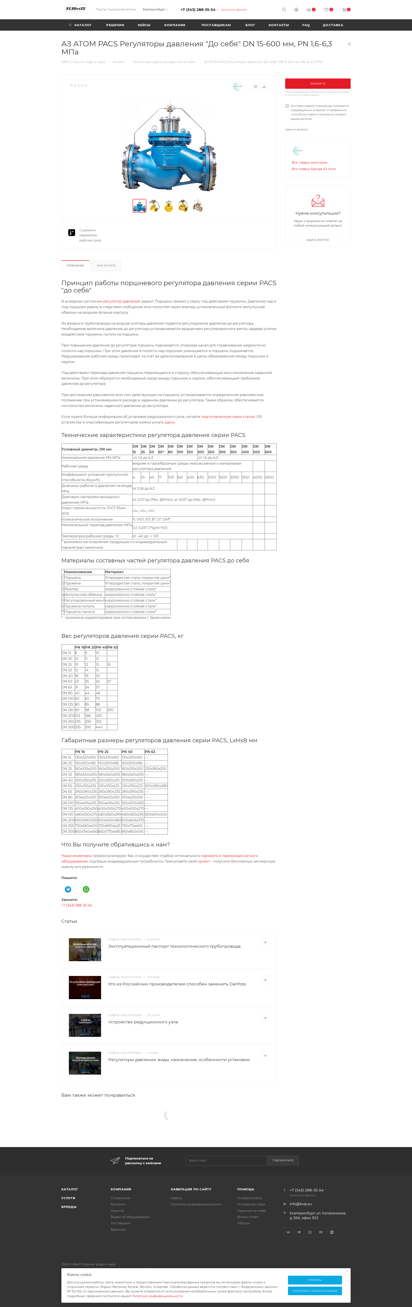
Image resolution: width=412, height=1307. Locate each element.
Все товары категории (309, 162)
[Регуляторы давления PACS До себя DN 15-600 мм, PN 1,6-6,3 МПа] (169, 145)
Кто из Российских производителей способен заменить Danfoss (177, 983)
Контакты (118, 1204)
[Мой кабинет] (296, 10)
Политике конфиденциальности (157, 1296)
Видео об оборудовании (130, 1217)
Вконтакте (288, 1232)
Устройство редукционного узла (143, 1021)
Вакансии (118, 1229)
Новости (117, 1210)
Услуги (68, 1198)
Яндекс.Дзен (331, 1232)
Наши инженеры (76, 856)
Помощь (245, 1189)
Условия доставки (251, 1204)
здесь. (170, 422)
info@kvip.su (301, 1204)
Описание (75, 265)
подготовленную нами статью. (228, 417)
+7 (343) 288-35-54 (197, 9)
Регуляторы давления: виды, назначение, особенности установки (179, 1059)
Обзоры (243, 1223)
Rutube (321, 1232)
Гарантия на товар (251, 1210)
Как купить (106, 265)
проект (203, 861)
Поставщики (120, 1223)
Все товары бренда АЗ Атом (314, 169)
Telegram (299, 1232)
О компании (120, 1198)
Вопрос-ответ (248, 1217)
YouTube (310, 1232)
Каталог (69, 1189)
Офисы (176, 1198)
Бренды (69, 1207)
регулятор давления (121, 301)
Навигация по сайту (191, 1189)
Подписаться (283, 1160)
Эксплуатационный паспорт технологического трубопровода (174, 946)
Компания (121, 1189)
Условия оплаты (249, 1198)
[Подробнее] (265, 942)
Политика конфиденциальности (196, 1204)
